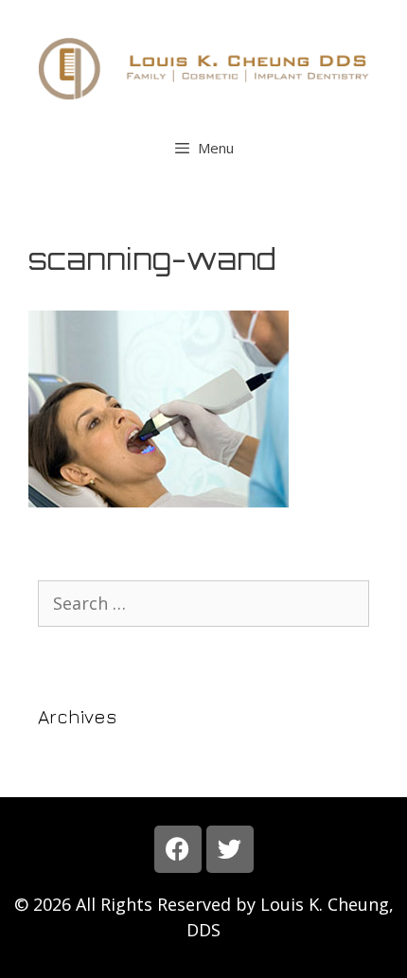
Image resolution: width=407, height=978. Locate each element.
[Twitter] (230, 849)
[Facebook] (178, 849)
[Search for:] (203, 603)
